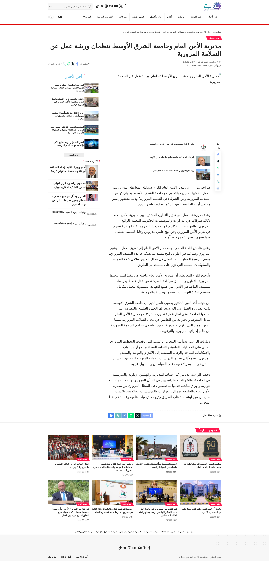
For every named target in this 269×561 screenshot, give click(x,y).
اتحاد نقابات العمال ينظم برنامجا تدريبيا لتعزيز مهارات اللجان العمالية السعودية (67, 88)
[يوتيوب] (116, 6)
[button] (59, 17)
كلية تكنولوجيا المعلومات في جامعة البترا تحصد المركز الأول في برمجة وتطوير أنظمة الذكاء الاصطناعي (157, 512)
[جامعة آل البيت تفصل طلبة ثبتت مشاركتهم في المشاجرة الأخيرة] (200, 492)
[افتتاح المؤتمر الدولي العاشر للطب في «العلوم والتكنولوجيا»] (68, 447)
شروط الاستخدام (168, 531)
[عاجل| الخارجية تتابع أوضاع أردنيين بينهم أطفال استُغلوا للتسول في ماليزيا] (91, 116)
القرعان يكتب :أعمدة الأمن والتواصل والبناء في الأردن (172, 157)
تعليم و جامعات (214, 38)
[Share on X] (73, 64)
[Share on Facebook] (77, 64)
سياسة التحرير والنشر (84, 531)
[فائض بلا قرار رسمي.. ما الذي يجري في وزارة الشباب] (203, 148)
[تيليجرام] (102, 6)
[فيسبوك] (125, 6)
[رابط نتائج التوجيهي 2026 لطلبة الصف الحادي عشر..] (203, 174)
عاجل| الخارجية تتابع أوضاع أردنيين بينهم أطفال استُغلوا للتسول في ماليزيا (68, 116)
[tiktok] (97, 6)
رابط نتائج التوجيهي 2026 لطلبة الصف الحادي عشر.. (173, 170)
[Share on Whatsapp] (69, 64)
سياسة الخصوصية (151, 531)
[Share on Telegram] (218, 174)
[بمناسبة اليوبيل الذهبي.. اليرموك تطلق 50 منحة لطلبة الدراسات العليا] (200, 447)
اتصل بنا (181, 531)
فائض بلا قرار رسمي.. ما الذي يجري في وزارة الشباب (172, 144)
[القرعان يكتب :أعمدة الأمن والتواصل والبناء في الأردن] (203, 161)
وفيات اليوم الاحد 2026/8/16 (70, 223)
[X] (121, 6)
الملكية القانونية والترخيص (130, 531)
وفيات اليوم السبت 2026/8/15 (69, 212)
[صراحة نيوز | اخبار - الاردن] (212, 6)
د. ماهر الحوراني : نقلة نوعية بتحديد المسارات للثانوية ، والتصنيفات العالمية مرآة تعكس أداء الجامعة (113, 467)
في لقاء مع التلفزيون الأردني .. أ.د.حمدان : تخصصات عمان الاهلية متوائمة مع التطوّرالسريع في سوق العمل (70, 512)
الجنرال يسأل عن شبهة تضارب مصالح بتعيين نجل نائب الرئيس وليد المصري (69, 200)
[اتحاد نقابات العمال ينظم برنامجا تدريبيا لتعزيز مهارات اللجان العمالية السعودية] (91, 88)
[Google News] (110, 6)
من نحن (190, 531)
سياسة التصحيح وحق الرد (106, 531)
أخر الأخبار (73, 76)
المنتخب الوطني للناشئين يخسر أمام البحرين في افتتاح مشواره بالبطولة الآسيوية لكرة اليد (67, 130)
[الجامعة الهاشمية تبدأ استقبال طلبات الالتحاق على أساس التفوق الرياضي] (156, 447)
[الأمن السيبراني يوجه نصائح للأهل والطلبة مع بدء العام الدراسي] (91, 144)
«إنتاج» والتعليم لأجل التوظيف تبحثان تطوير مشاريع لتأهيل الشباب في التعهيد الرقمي (67, 102)
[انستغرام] (106, 6)
